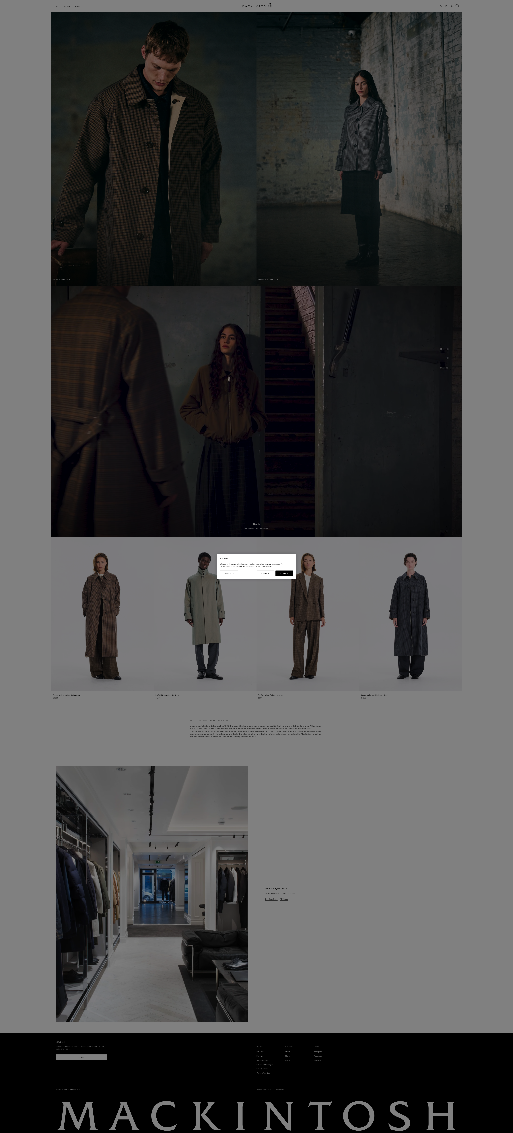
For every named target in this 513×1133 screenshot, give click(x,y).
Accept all (284, 573)
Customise (229, 573)
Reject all (265, 573)
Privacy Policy (266, 566)
